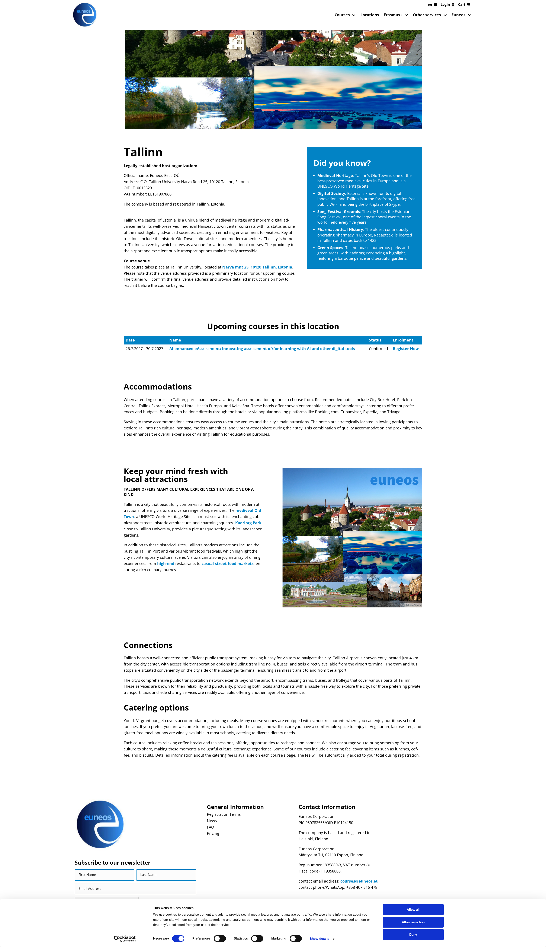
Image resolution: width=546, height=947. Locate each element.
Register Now (406, 348)
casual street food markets (227, 563)
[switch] (220, 938)
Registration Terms (224, 814)
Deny (413, 934)
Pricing (213, 833)
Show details (319, 938)
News (212, 820)
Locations (369, 14)
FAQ (210, 827)
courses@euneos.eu (359, 881)
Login (445, 4)
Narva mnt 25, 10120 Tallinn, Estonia (257, 267)
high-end (165, 563)
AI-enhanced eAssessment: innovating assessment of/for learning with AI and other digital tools (262, 348)
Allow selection (413, 922)
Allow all (413, 909)
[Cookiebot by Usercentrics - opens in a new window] (125, 938)
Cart (461, 4)
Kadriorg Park (247, 522)
